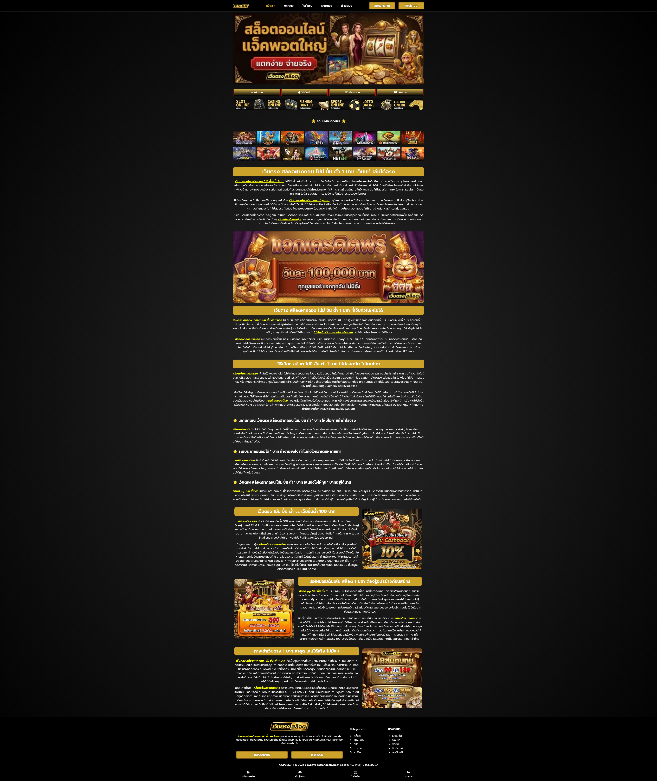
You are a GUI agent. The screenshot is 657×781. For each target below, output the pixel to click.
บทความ (289, 6)
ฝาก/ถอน (326, 6)
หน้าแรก (270, 6)
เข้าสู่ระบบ (346, 6)
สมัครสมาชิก (248, 776)
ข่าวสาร (409, 776)
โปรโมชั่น (307, 6)
